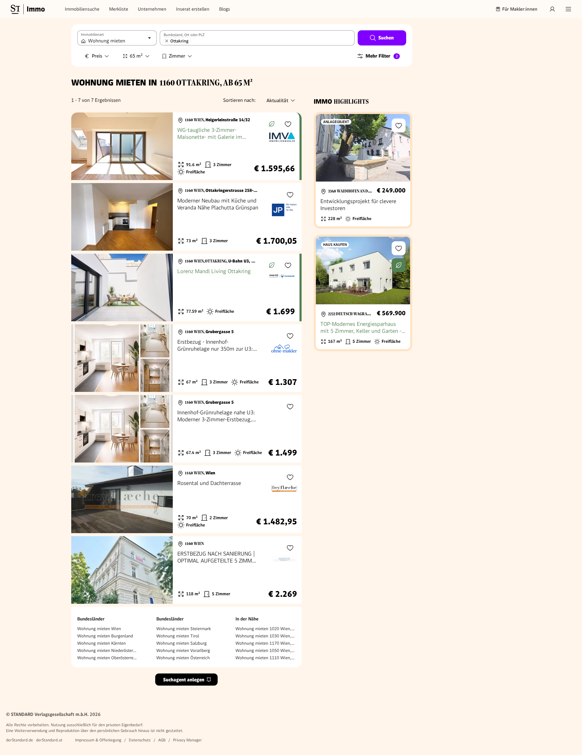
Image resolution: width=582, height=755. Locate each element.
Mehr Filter (382, 56)
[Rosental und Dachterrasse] (186, 499)
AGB (162, 740)
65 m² (136, 56)
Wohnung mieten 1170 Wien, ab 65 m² (266, 643)
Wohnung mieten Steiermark (183, 628)
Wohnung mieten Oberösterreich (107, 657)
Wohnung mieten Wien (99, 628)
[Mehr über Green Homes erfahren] (272, 124)
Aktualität (277, 100)
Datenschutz (140, 740)
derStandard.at (49, 740)
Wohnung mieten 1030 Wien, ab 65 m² (266, 635)
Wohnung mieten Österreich (183, 657)
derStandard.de (19, 740)
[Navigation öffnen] (568, 9)
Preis (97, 56)
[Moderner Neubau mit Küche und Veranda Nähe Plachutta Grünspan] (186, 217)
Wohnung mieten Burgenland (105, 635)
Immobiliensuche (82, 9)
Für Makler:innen (519, 9)
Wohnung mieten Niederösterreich (107, 650)
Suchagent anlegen (183, 680)
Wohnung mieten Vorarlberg (183, 650)
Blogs (224, 9)
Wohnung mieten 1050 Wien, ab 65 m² (266, 650)
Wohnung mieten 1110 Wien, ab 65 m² (266, 657)
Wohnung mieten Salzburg (181, 643)
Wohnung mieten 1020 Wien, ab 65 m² (266, 628)
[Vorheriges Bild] (81, 146)
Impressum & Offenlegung (98, 740)
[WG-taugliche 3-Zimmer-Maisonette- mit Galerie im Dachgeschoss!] (185, 146)
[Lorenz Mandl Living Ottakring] (185, 287)
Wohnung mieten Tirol (177, 635)
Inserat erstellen (192, 9)
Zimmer (177, 56)
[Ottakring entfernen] (167, 41)
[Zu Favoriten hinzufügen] (288, 124)
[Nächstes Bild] (162, 146)
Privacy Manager (187, 740)
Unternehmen (152, 9)
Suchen (386, 38)
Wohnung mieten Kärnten (101, 643)
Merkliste (118, 9)
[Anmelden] (552, 9)
